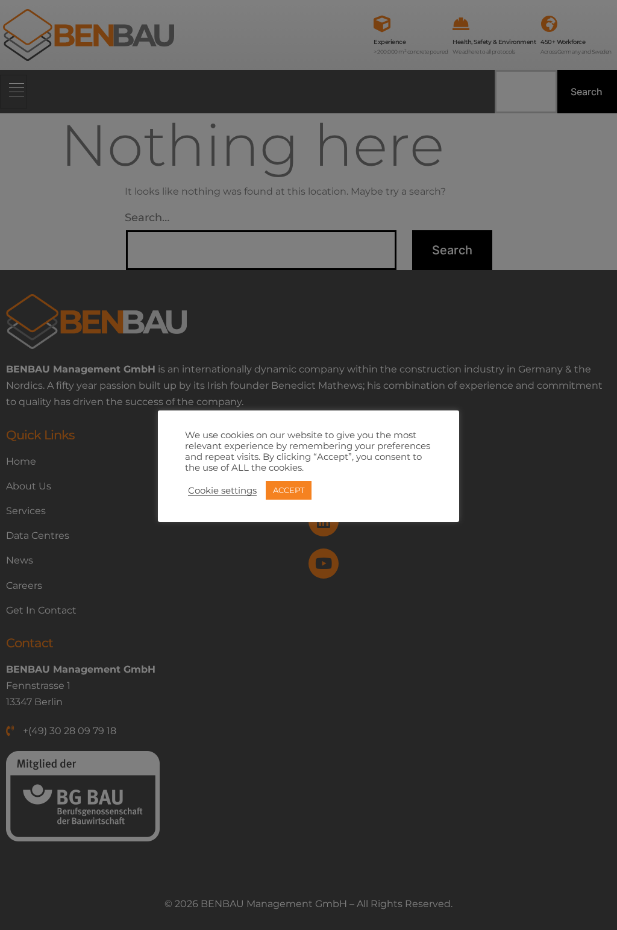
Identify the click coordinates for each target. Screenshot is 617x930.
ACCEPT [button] (288, 490)
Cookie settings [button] (222, 490)
